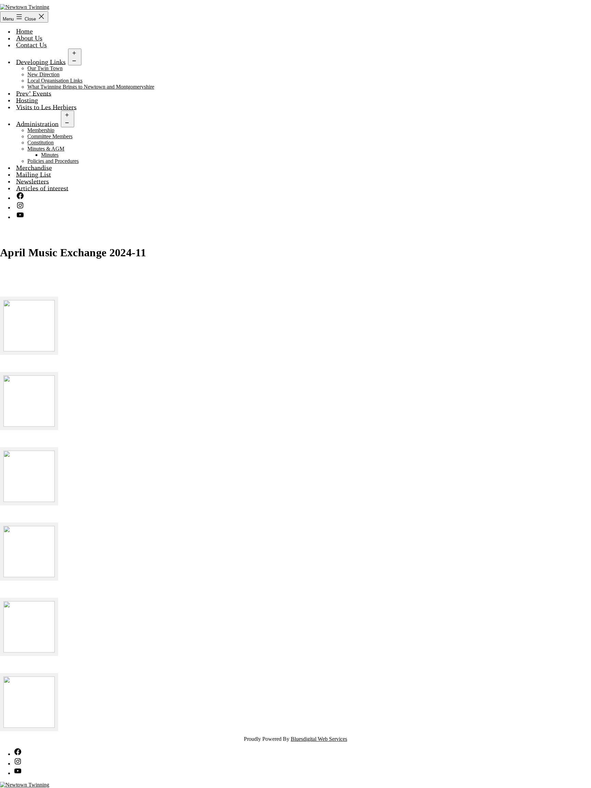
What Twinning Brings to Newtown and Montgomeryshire (90, 87)
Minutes (49, 155)
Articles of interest (42, 188)
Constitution (40, 142)
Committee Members (50, 136)
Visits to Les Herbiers (46, 107)
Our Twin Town (45, 68)
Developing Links (41, 61)
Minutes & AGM (45, 149)
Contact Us (31, 45)
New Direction (43, 74)
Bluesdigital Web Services (319, 739)
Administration (37, 123)
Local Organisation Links (54, 80)
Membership (40, 130)
